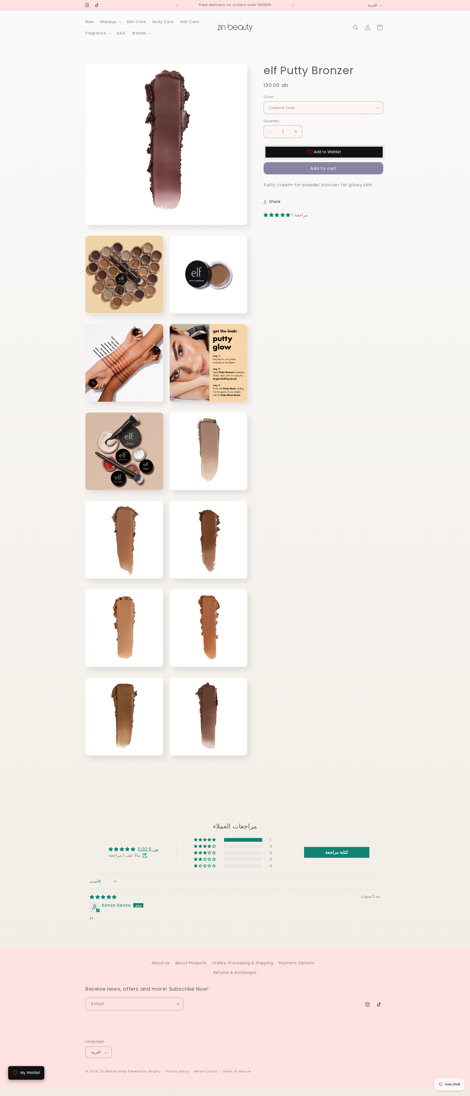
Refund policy (205, 1071)
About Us (160, 963)
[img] (103, 897)
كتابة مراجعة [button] (336, 852)
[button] (110, 21)
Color (269, 96)
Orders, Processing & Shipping (242, 963)
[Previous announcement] (177, 5)
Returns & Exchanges (235, 972)
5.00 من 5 (148, 849)
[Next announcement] (293, 5)
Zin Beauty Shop (113, 1071)
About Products (191, 963)
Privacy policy (177, 1071)
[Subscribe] (177, 1003)
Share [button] (275, 201)
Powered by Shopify (144, 1071)
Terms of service (236, 1071)
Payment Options (296, 963)
